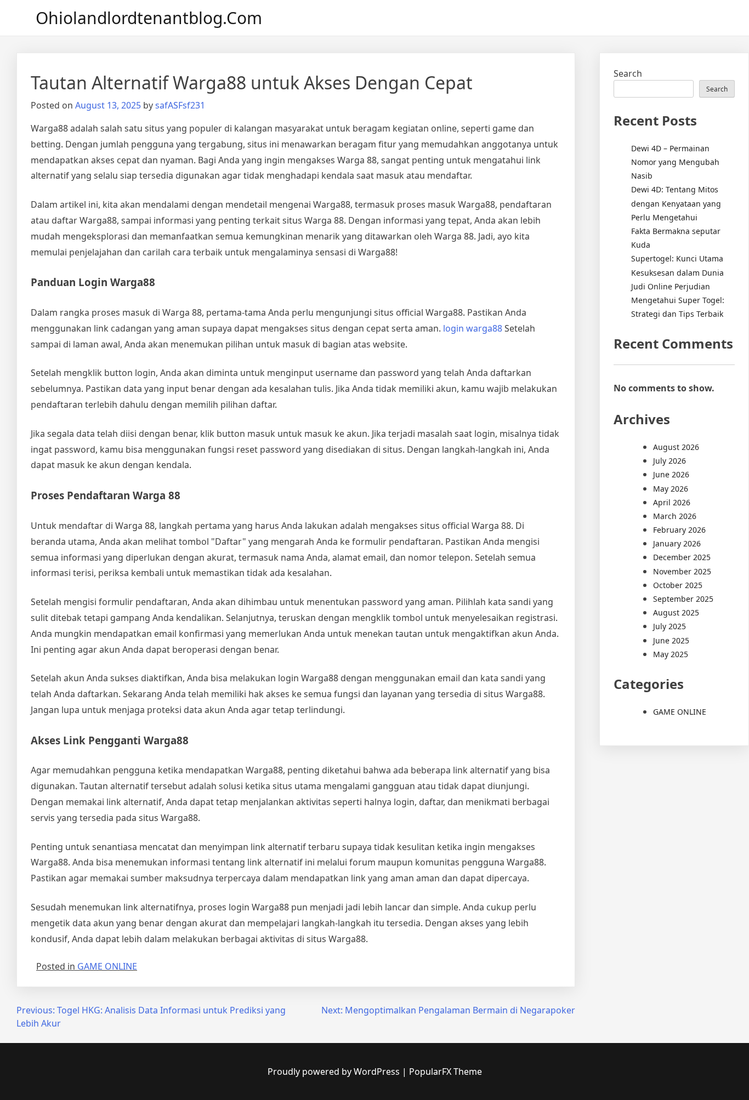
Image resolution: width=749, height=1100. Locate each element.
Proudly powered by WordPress (335, 1071)
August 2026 (676, 447)
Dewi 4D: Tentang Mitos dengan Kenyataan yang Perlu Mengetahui (676, 203)
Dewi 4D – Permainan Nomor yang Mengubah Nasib (675, 162)
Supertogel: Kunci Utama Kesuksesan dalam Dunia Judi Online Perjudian (677, 272)
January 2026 (677, 543)
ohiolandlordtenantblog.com (149, 18)
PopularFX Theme (445, 1071)
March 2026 (674, 516)
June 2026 (671, 474)
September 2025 (683, 599)
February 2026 (679, 530)
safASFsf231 (180, 105)
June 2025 (671, 640)
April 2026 (671, 502)
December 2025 (682, 557)
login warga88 (472, 328)
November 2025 (682, 571)
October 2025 (677, 585)
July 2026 (669, 460)
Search (628, 73)
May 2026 (670, 488)
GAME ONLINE (107, 966)
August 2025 (676, 612)
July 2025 (669, 626)
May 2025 (670, 654)
